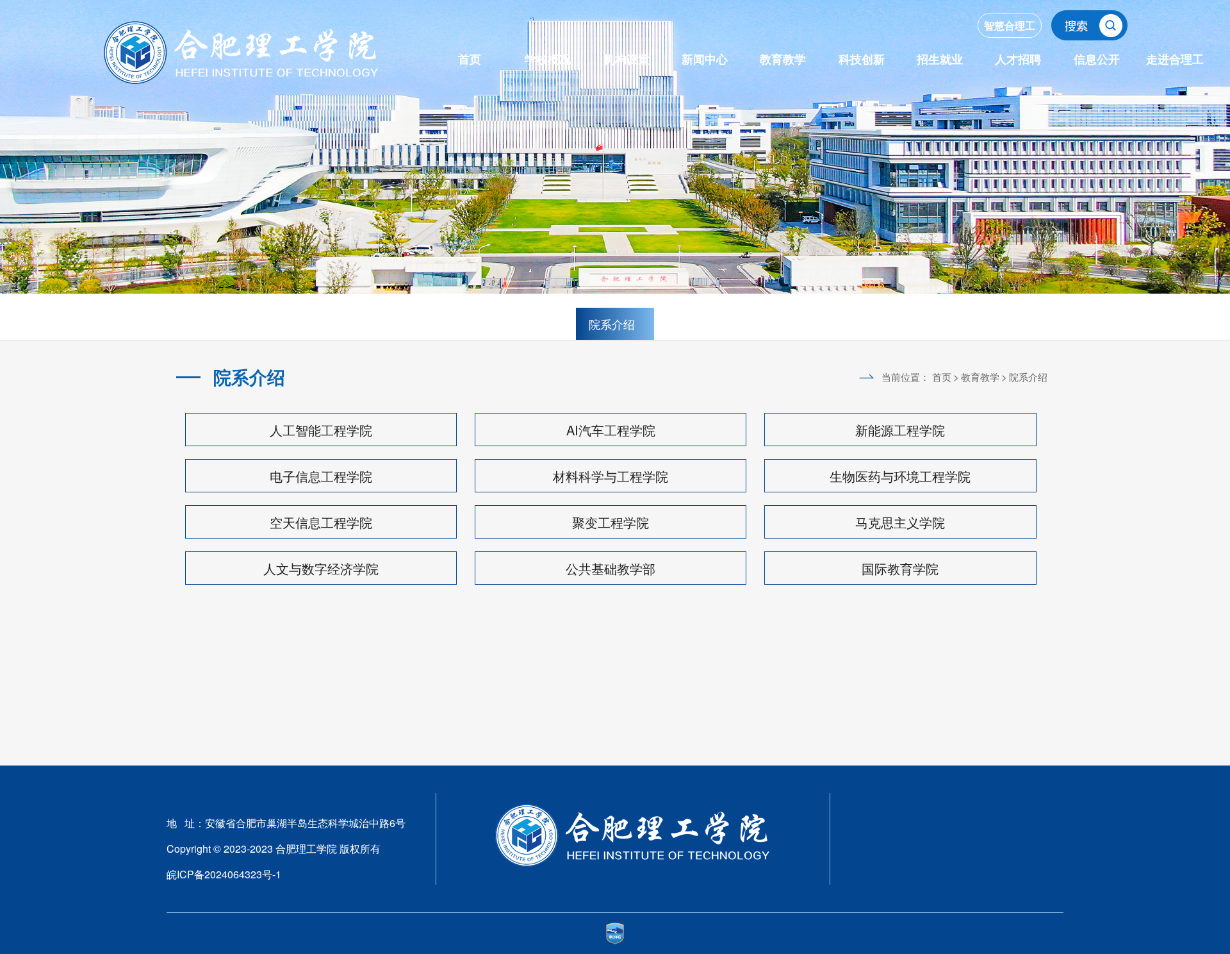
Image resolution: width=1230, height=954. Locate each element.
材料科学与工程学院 (610, 476)
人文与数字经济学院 (321, 568)
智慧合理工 (1009, 25)
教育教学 (783, 59)
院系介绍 (612, 323)
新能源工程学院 (900, 430)
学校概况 (548, 59)
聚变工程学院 (610, 522)
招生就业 (940, 59)
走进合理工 (1175, 59)
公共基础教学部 (610, 568)
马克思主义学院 (900, 522)
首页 (469, 59)
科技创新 (862, 59)
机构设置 (626, 59)
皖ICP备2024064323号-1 (224, 874)
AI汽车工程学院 (610, 430)
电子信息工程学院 (321, 476)
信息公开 (1097, 59)
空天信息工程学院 (321, 522)
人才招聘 (1018, 59)
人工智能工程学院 (321, 430)
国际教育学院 (900, 568)
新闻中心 (705, 59)
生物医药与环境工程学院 (900, 476)
